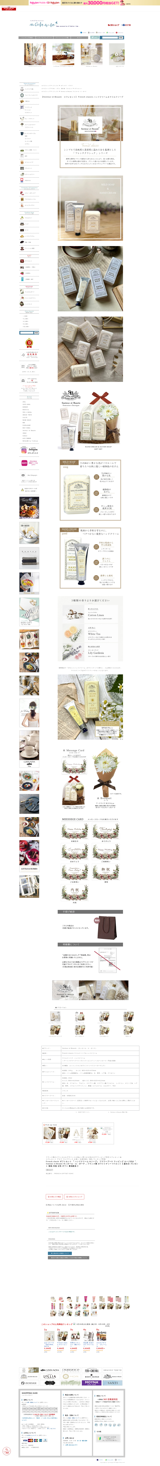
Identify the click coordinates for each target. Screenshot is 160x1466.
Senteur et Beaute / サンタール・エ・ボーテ (73, 91)
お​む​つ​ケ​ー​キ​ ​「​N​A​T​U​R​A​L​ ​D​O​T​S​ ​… (49, 1344)
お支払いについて (31, 1435)
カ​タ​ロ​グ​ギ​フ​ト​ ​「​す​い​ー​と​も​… (101, 1344)
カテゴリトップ (46, 85)
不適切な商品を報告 (77, 1205)
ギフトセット (78, 88)
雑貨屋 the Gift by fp (99, 1459)
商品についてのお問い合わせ (57, 1205)
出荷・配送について (32, 1402)
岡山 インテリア (109, 1459)
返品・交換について (73, 1418)
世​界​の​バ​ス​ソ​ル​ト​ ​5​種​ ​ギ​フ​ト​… (75, 1344)
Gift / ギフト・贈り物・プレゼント (62, 88)
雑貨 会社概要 (91, 32)
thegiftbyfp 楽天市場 (119, 32)
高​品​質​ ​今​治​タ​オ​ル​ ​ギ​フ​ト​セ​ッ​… (88, 1344)
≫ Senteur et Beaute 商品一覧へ (118, 1112)
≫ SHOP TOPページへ (83, 1112)
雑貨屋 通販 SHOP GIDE (109, 32)
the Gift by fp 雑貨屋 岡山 (82, 32)
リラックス (55, 85)
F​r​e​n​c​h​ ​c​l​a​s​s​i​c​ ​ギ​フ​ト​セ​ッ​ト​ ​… (62, 1344)
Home (108, 1438)
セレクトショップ (119, 1459)
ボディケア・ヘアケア (67, 85)
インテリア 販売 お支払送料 (100, 32)
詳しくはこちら (51, 1428)
